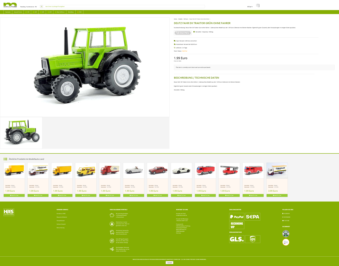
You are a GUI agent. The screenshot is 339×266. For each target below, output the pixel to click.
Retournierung (60, 227)
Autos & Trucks (18, 12)
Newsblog (23, 6)
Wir (36, 6)
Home (175, 19)
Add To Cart (14, 195)
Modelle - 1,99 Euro (183, 19)
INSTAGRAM (287, 217)
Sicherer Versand (61, 224)
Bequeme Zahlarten (62, 217)
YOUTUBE (286, 220)
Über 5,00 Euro (60, 12)
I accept (169, 262)
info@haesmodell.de (181, 215)
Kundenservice (30, 6)
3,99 (42, 12)
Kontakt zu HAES (61, 213)
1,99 (28, 12)
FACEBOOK (287, 213)
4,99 (50, 12)
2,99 (35, 12)
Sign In (251, 6)
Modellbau (71, 12)
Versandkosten (61, 220)
